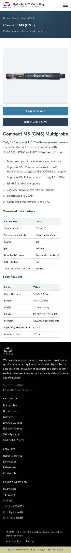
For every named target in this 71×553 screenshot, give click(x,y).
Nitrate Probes (11, 411)
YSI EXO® (9, 494)
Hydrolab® (9, 488)
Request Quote (35, 111)
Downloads (9, 461)
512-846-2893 (14, 384)
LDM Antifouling (12, 428)
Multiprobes (19, 18)
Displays (8, 416)
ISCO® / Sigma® (13, 517)
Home (6, 18)
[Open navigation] (65, 5)
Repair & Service (12, 455)
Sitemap (29, 541)
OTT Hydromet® (13, 512)
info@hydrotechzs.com (19, 390)
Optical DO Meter (13, 439)
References (9, 467)
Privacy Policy (13, 541)
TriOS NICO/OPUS (14, 506)
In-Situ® (8, 500)
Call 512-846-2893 (35, 122)
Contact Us (9, 473)
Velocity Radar (11, 434)
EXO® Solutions (12, 422)
